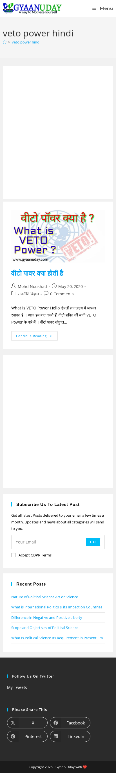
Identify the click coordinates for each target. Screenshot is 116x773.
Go (93, 542)
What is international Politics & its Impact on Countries (56, 607)
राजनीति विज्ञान (28, 293)
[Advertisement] (58, 133)
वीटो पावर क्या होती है (37, 273)
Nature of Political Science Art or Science (44, 596)
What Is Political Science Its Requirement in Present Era (57, 637)
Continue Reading (35, 334)
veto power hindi (26, 42)
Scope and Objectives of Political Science (44, 627)
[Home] (4, 42)
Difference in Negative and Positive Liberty (46, 617)
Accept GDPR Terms (35, 555)
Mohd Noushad (32, 286)
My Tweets (17, 687)
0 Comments (62, 293)
